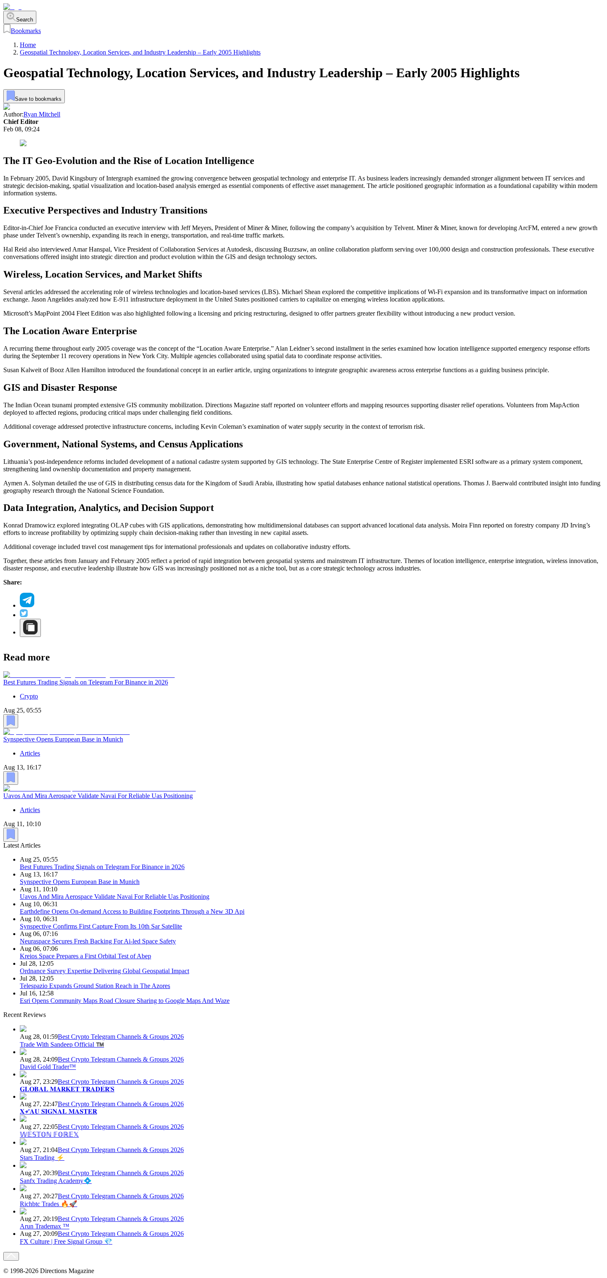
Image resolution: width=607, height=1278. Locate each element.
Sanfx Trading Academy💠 (56, 1180)
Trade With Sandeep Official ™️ (62, 1044)
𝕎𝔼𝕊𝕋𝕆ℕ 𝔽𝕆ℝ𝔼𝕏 (49, 1134)
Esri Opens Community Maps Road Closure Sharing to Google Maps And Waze (125, 1000)
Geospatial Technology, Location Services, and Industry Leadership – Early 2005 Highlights (140, 52)
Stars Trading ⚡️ (42, 1157)
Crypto (29, 696)
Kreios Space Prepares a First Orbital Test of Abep (85, 956)
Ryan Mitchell (42, 114)
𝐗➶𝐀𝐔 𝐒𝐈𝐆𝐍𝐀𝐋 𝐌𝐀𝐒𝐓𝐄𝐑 (58, 1111)
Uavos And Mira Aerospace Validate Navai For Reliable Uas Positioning (98, 795)
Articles (30, 752)
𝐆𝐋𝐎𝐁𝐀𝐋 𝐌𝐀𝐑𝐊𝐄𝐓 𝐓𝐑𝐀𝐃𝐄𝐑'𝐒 (67, 1089)
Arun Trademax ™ (44, 1226)
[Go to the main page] (12, 6)
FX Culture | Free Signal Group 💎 (66, 1241)
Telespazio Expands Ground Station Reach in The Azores (95, 985)
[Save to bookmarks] (10, 721)
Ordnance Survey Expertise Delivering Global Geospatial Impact (104, 970)
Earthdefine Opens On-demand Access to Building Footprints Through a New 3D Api (132, 911)
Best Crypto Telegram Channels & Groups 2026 (121, 1036)
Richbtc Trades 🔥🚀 (48, 1203)
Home (28, 44)
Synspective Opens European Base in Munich (63, 738)
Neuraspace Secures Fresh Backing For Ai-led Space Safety (98, 941)
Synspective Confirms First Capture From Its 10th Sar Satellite (101, 926)
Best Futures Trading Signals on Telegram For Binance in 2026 (85, 682)
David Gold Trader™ (48, 1066)
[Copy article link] (30, 628)
